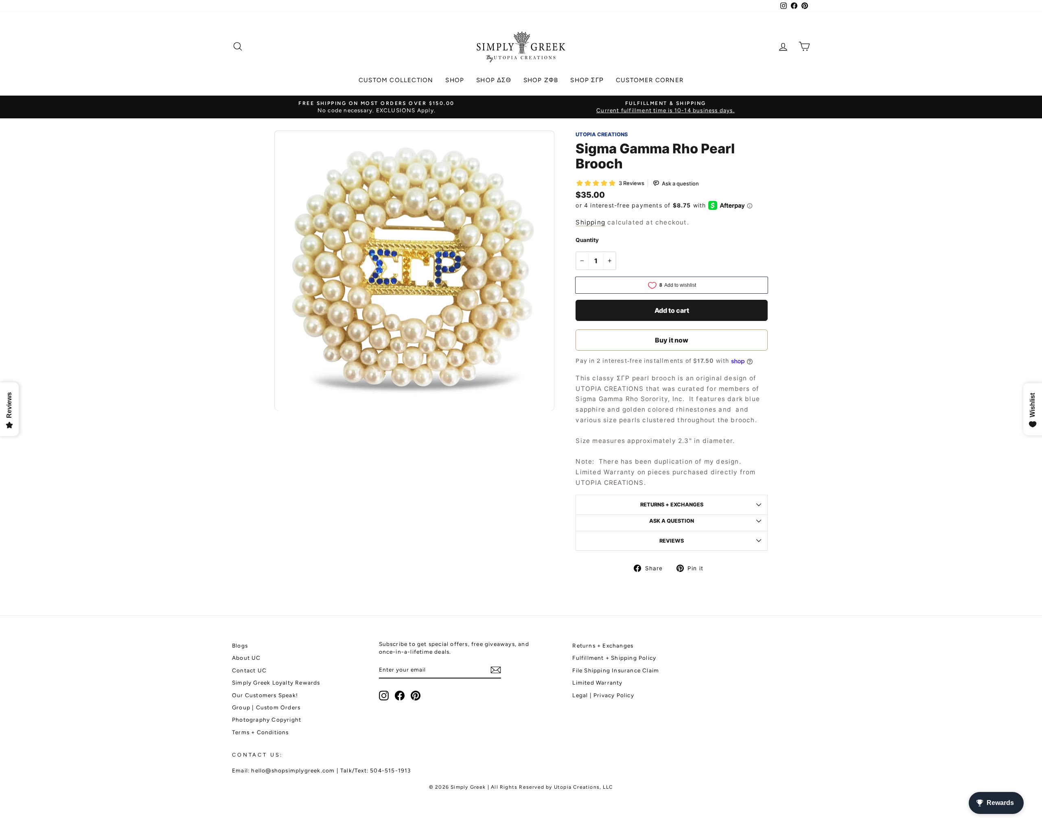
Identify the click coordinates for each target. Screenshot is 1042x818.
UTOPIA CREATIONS (602, 134)
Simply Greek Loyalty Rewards (276, 682)
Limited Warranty (597, 682)
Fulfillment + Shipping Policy (614, 657)
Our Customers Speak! (265, 695)
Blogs (240, 645)
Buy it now (671, 340)
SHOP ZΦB (540, 80)
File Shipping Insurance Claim (615, 670)
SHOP (454, 80)
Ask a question (671, 521)
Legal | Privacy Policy (603, 695)
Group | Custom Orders (266, 707)
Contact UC (249, 670)
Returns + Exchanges (602, 645)
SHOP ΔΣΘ (493, 80)
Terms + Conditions (260, 732)
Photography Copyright (266, 719)
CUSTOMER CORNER (649, 80)
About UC (246, 657)
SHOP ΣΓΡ (587, 80)
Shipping (590, 222)
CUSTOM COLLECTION (396, 80)
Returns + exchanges (671, 505)
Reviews (671, 541)
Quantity (587, 240)
